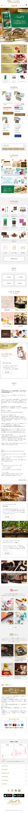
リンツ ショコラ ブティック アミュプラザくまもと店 (11, 412)
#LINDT (15, 590)
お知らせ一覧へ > (23, 480)
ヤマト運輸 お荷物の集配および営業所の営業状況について (13, 426)
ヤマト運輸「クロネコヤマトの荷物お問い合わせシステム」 (13, 431)
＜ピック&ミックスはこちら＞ (14, 2)
